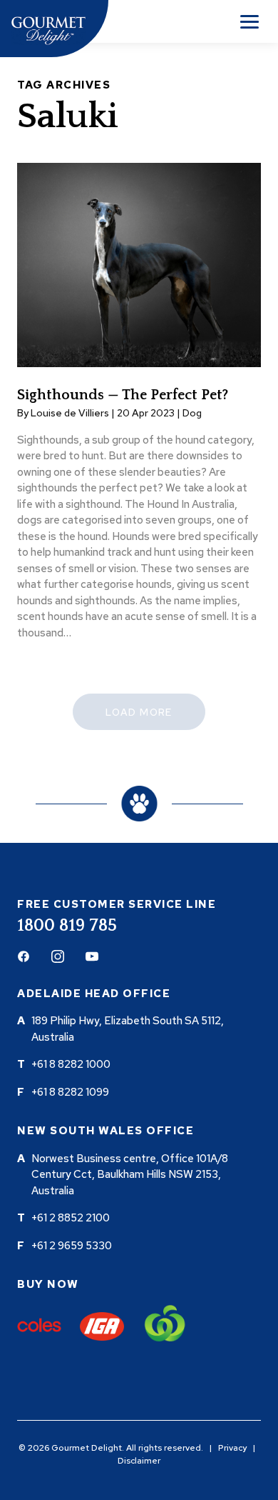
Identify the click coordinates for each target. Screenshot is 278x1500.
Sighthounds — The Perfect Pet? (122, 395)
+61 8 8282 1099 (70, 1092)
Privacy (232, 1448)
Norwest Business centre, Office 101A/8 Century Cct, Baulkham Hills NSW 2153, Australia (129, 1174)
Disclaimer (139, 1460)
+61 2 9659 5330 (71, 1246)
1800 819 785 (67, 925)
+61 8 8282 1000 (70, 1064)
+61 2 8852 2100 (70, 1218)
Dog (192, 412)
